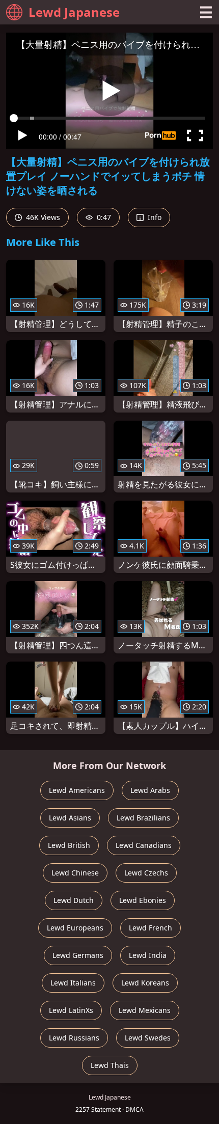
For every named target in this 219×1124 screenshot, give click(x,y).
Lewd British (69, 845)
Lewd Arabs (150, 790)
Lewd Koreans (145, 983)
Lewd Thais (110, 1065)
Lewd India (148, 955)
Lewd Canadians (144, 845)
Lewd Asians (70, 818)
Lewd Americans (77, 790)
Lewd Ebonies (142, 900)
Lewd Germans (77, 955)
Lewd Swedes (148, 1038)
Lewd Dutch (73, 900)
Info (153, 217)
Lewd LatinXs (71, 1010)
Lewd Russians (74, 1038)
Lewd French (150, 928)
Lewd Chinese (75, 873)
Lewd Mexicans (145, 1010)
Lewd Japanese (74, 12)
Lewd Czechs (146, 873)
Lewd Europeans (75, 928)
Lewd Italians (73, 983)
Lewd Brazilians (143, 818)
